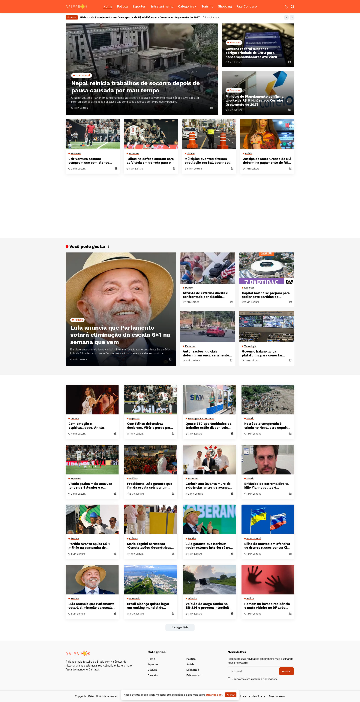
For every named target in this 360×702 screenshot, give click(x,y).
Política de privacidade (251, 696)
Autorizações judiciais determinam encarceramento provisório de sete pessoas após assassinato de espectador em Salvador (206, 353)
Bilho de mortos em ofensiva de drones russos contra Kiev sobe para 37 (267, 546)
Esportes (153, 664)
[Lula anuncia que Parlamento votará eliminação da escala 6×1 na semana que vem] (121, 309)
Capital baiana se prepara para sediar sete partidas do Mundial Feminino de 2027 (266, 295)
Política (191, 658)
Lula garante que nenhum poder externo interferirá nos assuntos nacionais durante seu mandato (209, 546)
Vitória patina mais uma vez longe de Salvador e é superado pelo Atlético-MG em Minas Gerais (90, 486)
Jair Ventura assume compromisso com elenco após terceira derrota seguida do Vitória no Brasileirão (144, 17)
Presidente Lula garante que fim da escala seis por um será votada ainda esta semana (149, 486)
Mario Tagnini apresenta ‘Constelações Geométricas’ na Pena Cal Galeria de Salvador (149, 546)
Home (151, 658)
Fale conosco (194, 675)
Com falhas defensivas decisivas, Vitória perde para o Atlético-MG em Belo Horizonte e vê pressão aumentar (149, 425)
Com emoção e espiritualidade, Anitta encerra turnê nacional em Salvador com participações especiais (90, 425)
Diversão (153, 675)
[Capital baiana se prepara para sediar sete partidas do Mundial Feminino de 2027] (266, 268)
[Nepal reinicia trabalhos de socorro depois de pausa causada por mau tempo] (142, 69)
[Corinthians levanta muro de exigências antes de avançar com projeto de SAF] (209, 460)
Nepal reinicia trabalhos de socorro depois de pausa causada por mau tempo (135, 87)
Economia (192, 669)
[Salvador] (77, 7)
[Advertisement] (178, 204)
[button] (286, 17)
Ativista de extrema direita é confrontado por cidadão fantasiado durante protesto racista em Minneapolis (205, 295)
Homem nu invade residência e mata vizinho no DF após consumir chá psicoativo (267, 606)
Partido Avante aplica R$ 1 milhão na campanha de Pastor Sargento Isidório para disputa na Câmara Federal (91, 546)
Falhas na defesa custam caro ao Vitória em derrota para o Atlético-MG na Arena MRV (150, 161)
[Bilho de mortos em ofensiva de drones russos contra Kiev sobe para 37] (268, 519)
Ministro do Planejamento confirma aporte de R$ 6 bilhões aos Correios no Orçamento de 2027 (257, 100)
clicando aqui (214, 694)
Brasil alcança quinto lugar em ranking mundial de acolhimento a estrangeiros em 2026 (149, 606)
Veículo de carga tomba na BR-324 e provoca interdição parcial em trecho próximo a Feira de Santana (208, 606)
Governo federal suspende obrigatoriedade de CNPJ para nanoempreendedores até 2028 (251, 53)
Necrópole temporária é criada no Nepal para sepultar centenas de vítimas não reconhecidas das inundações (267, 425)
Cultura (152, 669)
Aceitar (231, 695)
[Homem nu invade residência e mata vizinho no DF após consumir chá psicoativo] (268, 579)
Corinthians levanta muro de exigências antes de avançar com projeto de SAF (208, 486)
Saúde (190, 664)
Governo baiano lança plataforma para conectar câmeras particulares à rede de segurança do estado (266, 353)
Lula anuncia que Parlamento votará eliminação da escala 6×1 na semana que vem (120, 335)
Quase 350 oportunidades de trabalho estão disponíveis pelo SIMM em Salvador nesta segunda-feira (209, 425)
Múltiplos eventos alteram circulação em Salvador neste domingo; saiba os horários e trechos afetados (208, 161)
